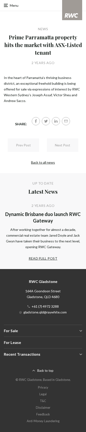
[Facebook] (36, 121)
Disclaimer (43, 407)
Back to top (45, 370)
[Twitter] (46, 121)
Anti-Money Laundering (43, 421)
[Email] (66, 121)
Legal (43, 394)
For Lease (12, 342)
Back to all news (43, 162)
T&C (43, 401)
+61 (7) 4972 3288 (45, 306)
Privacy (43, 387)
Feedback (43, 414)
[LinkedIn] (56, 121)
